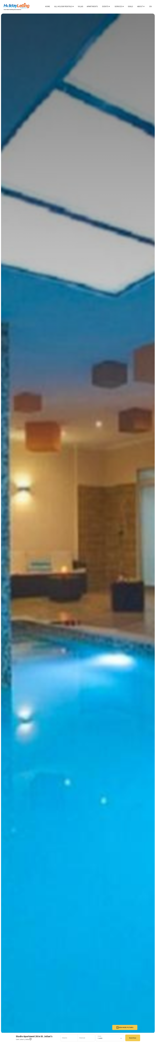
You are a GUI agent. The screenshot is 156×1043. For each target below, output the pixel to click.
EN (150, 6)
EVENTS (106, 6)
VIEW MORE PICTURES (126, 1027)
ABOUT (140, 6)
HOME (47, 6)
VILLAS (80, 6)
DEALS (130, 6)
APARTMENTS (92, 6)
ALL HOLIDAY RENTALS (64, 6)
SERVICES (119, 6)
